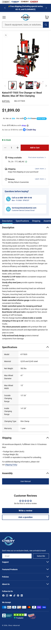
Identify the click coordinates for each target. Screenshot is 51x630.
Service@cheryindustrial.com (24, 208)
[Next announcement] (46, 8)
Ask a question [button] (25, 517)
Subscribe (41, 556)
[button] (4, 17)
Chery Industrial (14, 625)
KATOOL (6, 101)
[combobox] (25, 25)
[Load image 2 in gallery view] (21, 85)
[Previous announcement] (5, 8)
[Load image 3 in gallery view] (38, 85)
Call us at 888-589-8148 (22, 198)
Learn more (39, 169)
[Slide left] (5, 86)
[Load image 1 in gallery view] (12, 85)
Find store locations (36, 157)
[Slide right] (46, 86)
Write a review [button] (25, 510)
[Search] (46, 25)
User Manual (25, 481)
